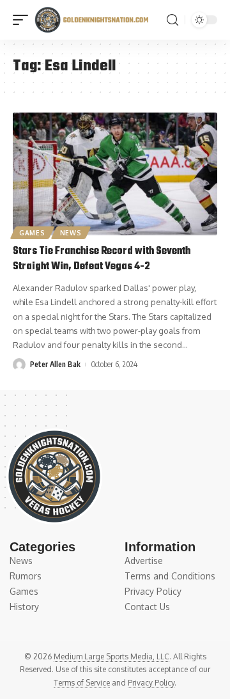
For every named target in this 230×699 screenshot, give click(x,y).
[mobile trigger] (23, 19)
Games (32, 233)
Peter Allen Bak (55, 364)
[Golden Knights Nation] (91, 19)
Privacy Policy (151, 682)
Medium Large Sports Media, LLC (111, 656)
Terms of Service (82, 682)
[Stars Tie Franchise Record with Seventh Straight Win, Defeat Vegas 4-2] (115, 174)
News (71, 233)
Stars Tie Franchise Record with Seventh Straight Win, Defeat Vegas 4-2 (101, 259)
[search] (172, 20)
